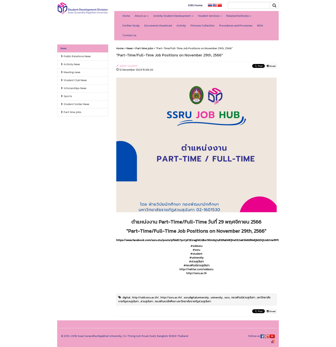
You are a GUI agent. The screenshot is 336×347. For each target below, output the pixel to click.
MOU (260, 26)
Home (126, 16)
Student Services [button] (209, 16)
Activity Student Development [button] (172, 16)
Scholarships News (74, 88)
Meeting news (71, 72)
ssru (227, 297)
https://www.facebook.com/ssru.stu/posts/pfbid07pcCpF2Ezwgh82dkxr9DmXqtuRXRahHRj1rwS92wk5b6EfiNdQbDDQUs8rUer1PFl (197, 240)
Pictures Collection (202, 26)
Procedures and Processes (235, 26)
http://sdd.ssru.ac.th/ (145, 297)
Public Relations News (77, 56)
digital (126, 297)
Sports (67, 96)
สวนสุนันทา (146, 301)
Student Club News (75, 80)
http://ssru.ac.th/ (171, 297)
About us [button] (141, 16)
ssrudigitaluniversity (196, 297)
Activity (181, 26)
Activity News (71, 64)
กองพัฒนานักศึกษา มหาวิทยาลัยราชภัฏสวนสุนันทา (183, 301)
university (217, 297)
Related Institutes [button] (237, 16)
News (63, 48)
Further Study (131, 26)
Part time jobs (72, 112)
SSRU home (195, 5)
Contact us (129, 35)
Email (272, 66)
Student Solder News (76, 104)
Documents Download (158, 26)
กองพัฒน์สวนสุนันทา (243, 297)
